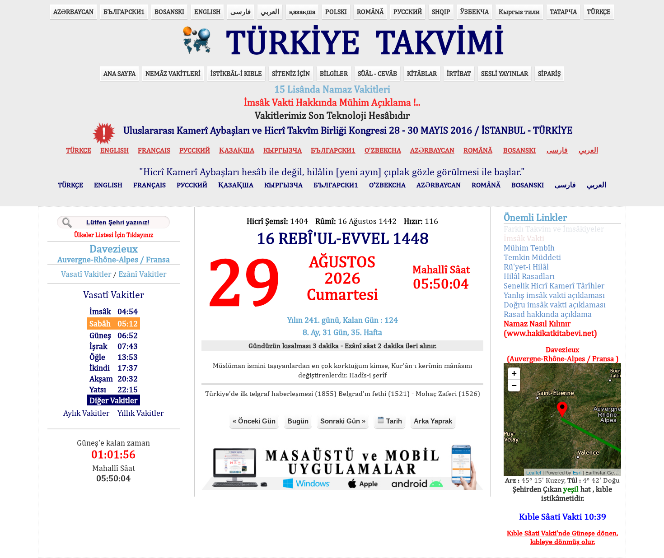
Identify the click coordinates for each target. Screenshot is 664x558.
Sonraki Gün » (342, 421)
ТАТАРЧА (563, 11)
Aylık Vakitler (86, 413)
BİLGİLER (334, 73)
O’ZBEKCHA (383, 150)
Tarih (393, 421)
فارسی (240, 11)
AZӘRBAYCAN (73, 11)
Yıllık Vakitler (140, 413)
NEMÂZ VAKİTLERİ (173, 73)
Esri (577, 472)
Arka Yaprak (433, 421)
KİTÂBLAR (422, 73)
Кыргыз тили (519, 11)
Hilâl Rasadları (529, 276)
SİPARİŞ (549, 73)
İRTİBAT (459, 73)
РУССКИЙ (407, 11)
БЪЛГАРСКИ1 (124, 11)
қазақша (302, 11)
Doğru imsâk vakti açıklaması (555, 304)
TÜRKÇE (599, 11)
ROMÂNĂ (370, 11)
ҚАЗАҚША (236, 150)
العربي (270, 11)
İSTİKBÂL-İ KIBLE (236, 73)
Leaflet (533, 472)
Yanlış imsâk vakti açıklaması (554, 295)
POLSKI (336, 11)
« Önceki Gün (254, 421)
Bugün (298, 421)
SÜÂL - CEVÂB (377, 73)
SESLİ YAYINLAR (504, 73)
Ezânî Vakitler (142, 274)
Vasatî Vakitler (86, 274)
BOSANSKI (169, 11)
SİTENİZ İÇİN (291, 73)
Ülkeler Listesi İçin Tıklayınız (113, 234)
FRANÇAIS (154, 150)
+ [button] (514, 373)
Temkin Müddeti (532, 257)
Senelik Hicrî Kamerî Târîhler (554, 285)
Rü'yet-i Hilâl (526, 266)
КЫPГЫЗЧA (282, 150)
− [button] (514, 385)
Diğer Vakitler (113, 400)
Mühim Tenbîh (529, 247)
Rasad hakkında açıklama (548, 314)
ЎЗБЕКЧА (474, 11)
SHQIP (441, 11)
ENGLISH (207, 11)
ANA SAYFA (119, 73)
